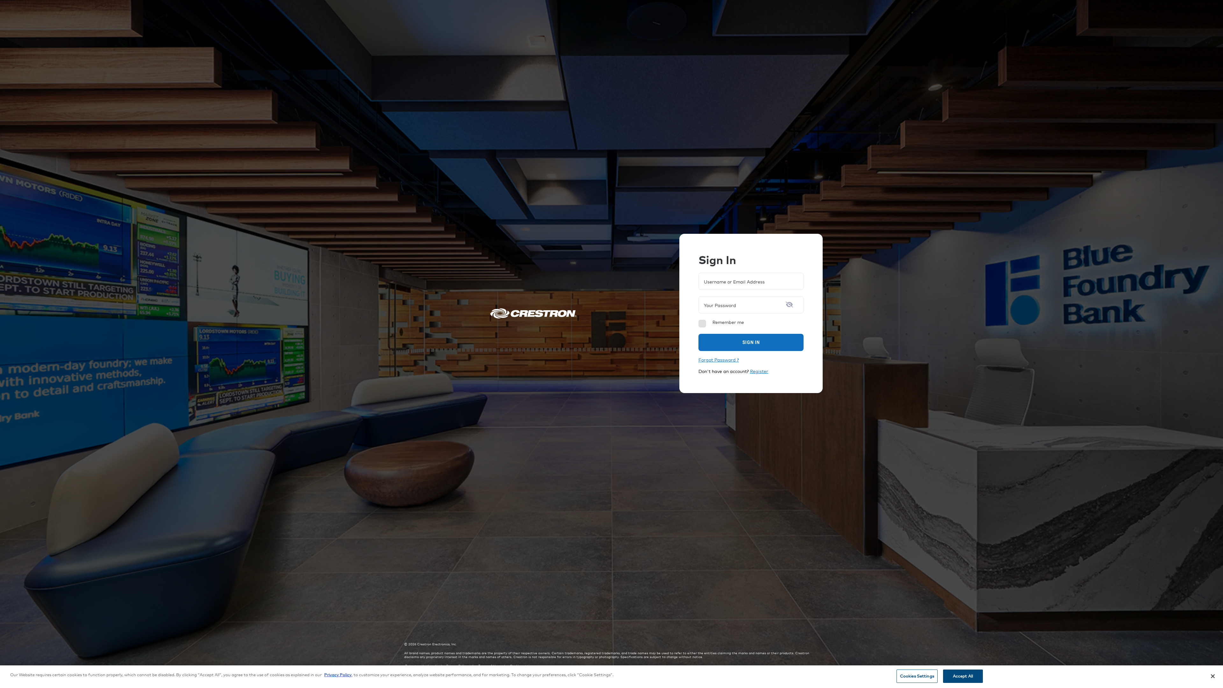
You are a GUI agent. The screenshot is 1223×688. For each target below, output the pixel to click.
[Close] (1213, 676)
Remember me (728, 322)
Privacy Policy (338, 674)
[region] (611, 676)
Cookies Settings (917, 675)
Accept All (963, 675)
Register (759, 371)
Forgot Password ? (718, 359)
